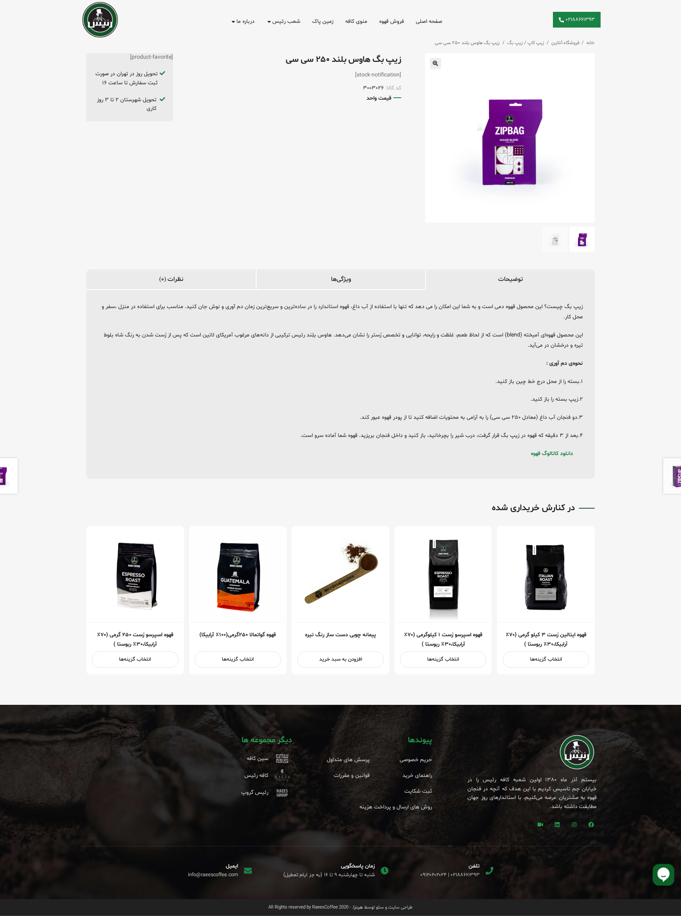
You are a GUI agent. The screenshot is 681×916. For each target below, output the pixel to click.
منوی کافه (356, 21)
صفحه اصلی (429, 21)
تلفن (474, 866)
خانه (590, 43)
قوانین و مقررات (352, 775)
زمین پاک (322, 21)
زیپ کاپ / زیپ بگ (525, 43)
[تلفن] (489, 871)
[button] (435, 63)
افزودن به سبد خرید (340, 659)
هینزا (358, 907)
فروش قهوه (391, 21)
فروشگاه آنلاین (565, 43)
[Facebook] (591, 824)
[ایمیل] (248, 871)
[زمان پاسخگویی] (385, 871)
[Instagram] (574, 824)
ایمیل (232, 866)
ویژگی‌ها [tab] (341, 279)
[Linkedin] (557, 824)
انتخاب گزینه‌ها (546, 659)
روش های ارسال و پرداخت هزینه (395, 807)
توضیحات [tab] (510, 279)
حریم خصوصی (416, 760)
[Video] (540, 824)
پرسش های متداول (348, 760)
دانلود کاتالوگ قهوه (552, 453)
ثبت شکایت (418, 791)
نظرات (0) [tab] (171, 279)
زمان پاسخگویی (358, 866)
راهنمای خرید (417, 775)
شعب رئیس (286, 21)
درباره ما (245, 21)
